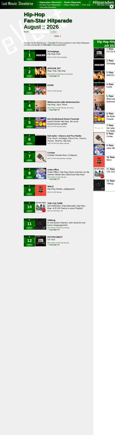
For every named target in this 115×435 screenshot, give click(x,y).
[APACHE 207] (40, 72)
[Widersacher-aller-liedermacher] (40, 106)
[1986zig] (40, 224)
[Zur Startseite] (18, 5)
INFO (49, 57)
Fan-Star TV (53, 43)
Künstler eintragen (106, 5)
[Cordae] (40, 156)
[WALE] (40, 190)
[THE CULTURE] (40, 207)
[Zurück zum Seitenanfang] (111, 6)
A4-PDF (53, 57)
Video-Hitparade (71, 5)
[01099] (40, 89)
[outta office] (40, 173)
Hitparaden (103, 2)
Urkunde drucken (47, 7)
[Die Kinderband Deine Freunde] (40, 122)
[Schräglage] (40, 55)
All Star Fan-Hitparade (50, 5)
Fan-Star (88, 5)
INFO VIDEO (51, 74)
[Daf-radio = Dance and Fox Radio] (40, 139)
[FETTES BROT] (40, 241)
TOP (57, 252)
